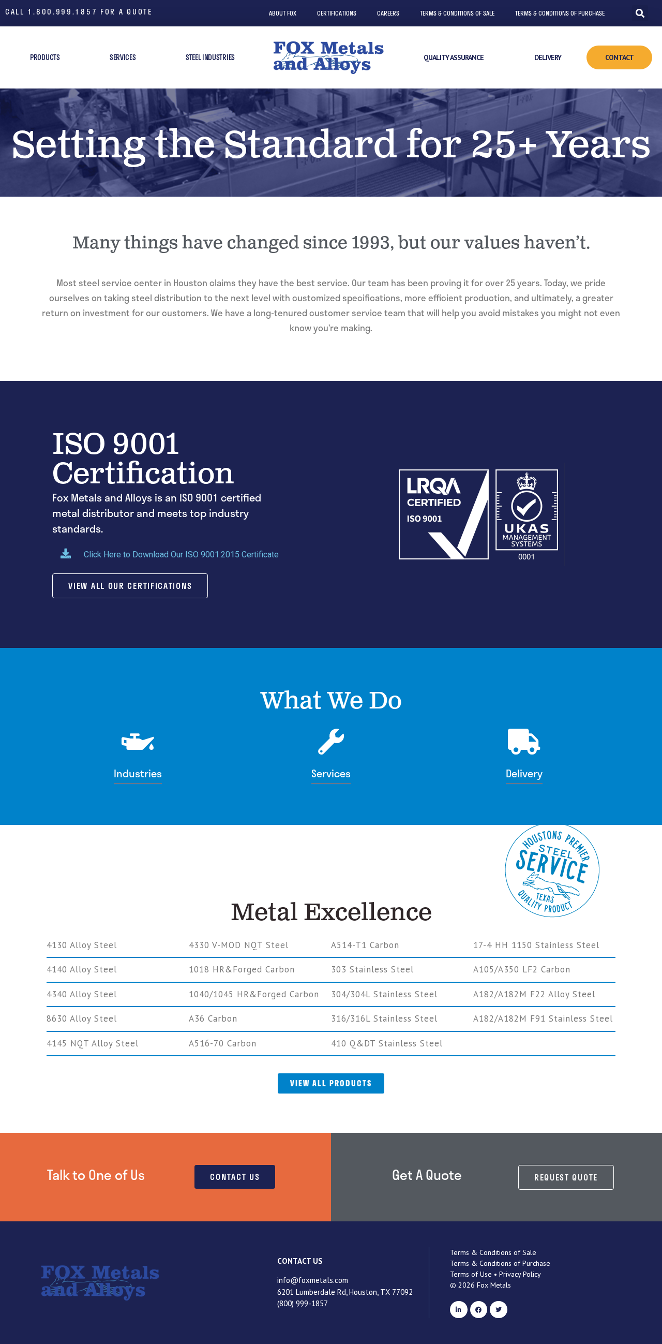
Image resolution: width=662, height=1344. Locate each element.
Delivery (547, 57)
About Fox (282, 13)
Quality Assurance (454, 57)
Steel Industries (210, 57)
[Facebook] (479, 1310)
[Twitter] (498, 1310)
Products (45, 57)
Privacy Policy (520, 1274)
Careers (388, 13)
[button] (640, 13)
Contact (619, 57)
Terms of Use (471, 1274)
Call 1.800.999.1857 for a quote (79, 11)
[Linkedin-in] (459, 1310)
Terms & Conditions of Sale (457, 13)
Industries (138, 773)
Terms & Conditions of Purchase (560, 13)
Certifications (336, 13)
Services (123, 57)
